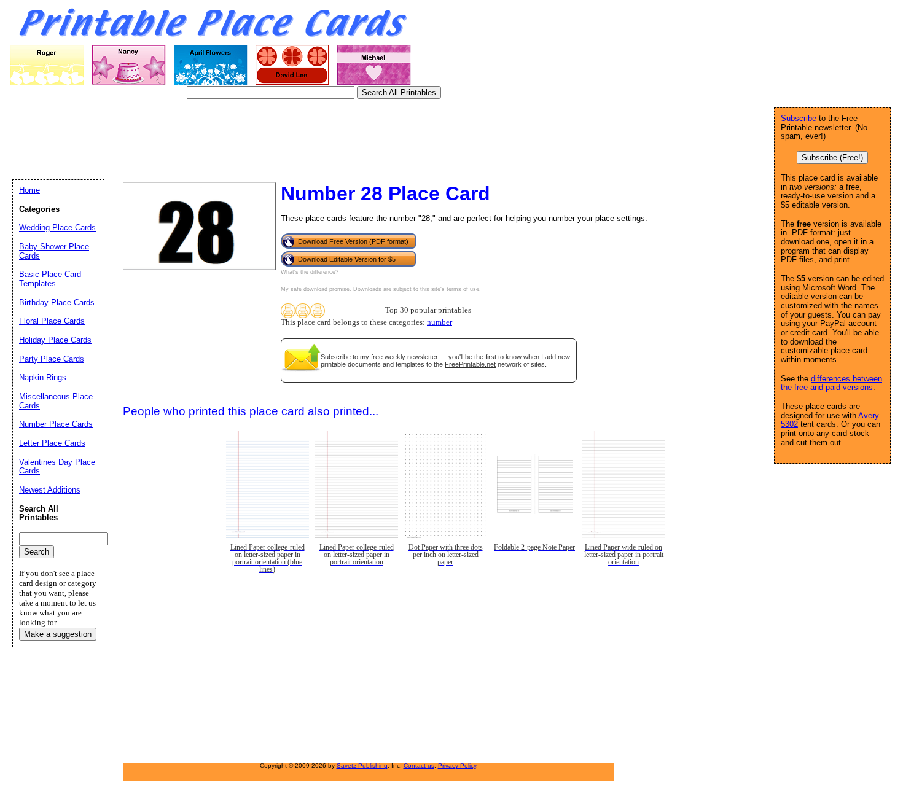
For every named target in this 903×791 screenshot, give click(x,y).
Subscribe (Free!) (832, 157)
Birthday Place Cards (57, 302)
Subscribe (336, 356)
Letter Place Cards (52, 443)
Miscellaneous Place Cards (56, 401)
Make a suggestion (58, 634)
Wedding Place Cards (57, 227)
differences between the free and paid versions (831, 383)
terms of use (463, 289)
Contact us (419, 765)
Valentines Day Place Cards (57, 467)
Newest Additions (49, 489)
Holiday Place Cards (55, 340)
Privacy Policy (457, 765)
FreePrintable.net (470, 364)
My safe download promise (315, 289)
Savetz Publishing (362, 765)
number (439, 322)
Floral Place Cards (52, 320)
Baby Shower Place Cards (54, 251)
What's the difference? (309, 272)
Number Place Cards (56, 424)
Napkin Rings (42, 377)
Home (29, 190)
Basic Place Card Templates (50, 279)
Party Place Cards (51, 359)
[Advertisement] (235, 138)
